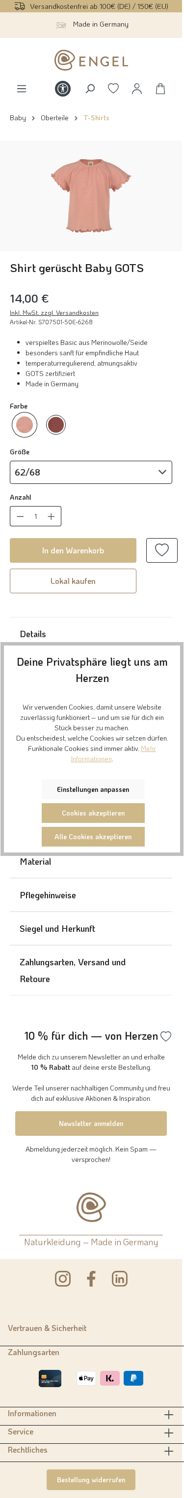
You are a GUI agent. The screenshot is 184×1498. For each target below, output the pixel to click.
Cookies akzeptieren (93, 812)
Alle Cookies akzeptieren (92, 836)
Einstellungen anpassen (93, 789)
